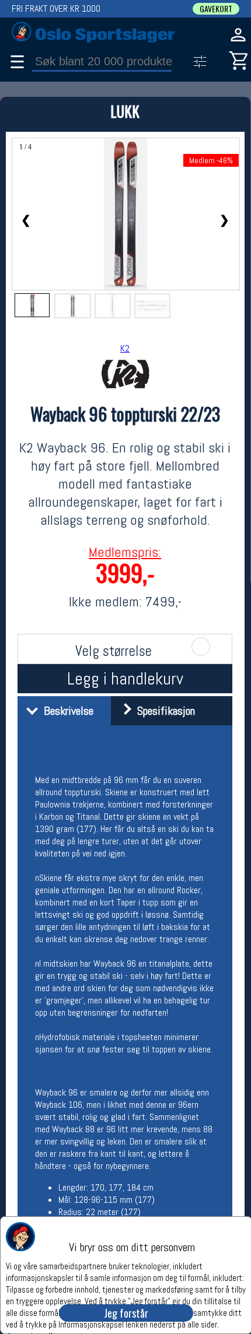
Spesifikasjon (163, 710)
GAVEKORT (216, 9)
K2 (125, 348)
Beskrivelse (65, 710)
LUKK (125, 111)
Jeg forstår (126, 1313)
